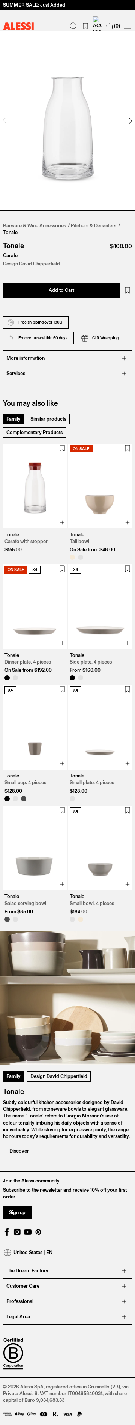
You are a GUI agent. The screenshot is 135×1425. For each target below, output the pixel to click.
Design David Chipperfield (58, 1076)
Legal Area (18, 1316)
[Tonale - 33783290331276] (15, 677)
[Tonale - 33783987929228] (72, 798)
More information (25, 358)
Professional (19, 1301)
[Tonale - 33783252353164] (72, 557)
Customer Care (22, 1286)
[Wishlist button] (127, 290)
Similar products (48, 419)
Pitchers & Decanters (93, 225)
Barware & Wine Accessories (34, 225)
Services (15, 373)
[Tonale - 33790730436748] (15, 798)
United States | (33, 1252)
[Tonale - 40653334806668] (7, 919)
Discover (19, 1151)
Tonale (10, 232)
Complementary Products (34, 432)
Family (13, 419)
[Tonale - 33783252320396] (80, 557)
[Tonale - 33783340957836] (72, 677)
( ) (117, 26)
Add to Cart (61, 290)
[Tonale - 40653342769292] (80, 919)
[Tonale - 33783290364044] (7, 677)
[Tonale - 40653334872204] (15, 919)
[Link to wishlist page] (85, 26)
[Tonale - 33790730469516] (23, 798)
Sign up (17, 1212)
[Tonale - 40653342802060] (72, 919)
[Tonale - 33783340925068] (80, 677)
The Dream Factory (27, 1270)
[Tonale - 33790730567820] (7, 798)
